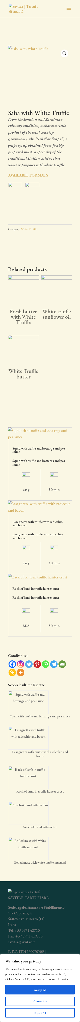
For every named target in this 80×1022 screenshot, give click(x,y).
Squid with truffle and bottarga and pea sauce (38, 450)
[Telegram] (54, 664)
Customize (40, 1001)
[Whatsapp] (45, 664)
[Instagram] (20, 664)
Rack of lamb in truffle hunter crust (35, 588)
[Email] (62, 664)
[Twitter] (29, 664)
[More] (20, 672)
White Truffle (29, 229)
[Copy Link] (12, 672)
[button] (64, 53)
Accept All (40, 990)
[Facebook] (12, 664)
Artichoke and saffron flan (40, 827)
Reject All (40, 1013)
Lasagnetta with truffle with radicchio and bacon (37, 523)
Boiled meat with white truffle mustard (40, 862)
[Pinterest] (37, 664)
